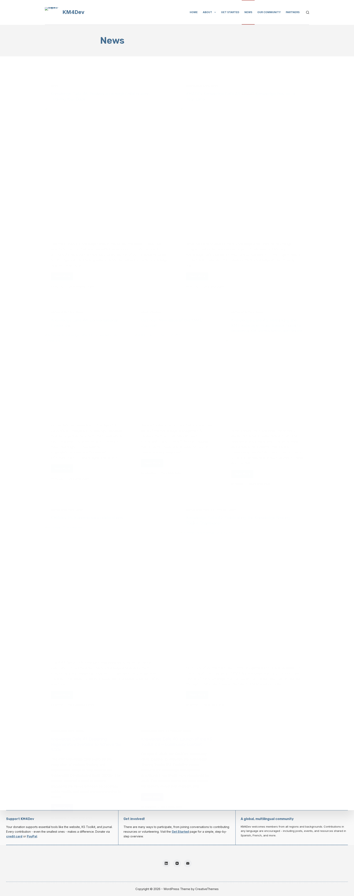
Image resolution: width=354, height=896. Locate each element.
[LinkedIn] (166, 863)
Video (80, 510)
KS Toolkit (219, 510)
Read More (63, 277)
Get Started (180, 831)
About (207, 12)
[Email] (188, 863)
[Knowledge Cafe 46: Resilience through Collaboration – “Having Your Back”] (109, 170)
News (248, 12)
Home (194, 12)
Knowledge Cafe (198, 85)
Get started (230, 12)
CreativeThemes (207, 889)
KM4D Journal (151, 312)
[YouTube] (177, 863)
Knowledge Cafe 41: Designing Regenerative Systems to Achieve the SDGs (86, 744)
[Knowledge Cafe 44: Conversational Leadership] (87, 374)
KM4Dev (73, 12)
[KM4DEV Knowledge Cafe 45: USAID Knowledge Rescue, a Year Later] (244, 170)
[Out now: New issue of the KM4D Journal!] (177, 374)
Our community (269, 12)
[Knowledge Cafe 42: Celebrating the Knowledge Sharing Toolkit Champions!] (244, 594)
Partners (293, 12)
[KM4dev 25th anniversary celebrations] (109, 589)
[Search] (307, 12)
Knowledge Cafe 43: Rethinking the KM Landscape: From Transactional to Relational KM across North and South (266, 325)
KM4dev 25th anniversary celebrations (87, 517)
